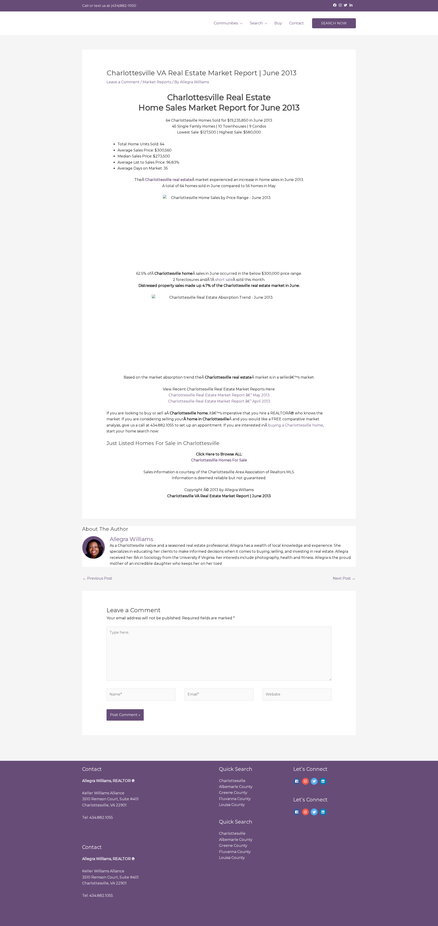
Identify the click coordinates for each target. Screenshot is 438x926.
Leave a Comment (123, 82)
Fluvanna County (235, 799)
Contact (296, 23)
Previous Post (97, 578)
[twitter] (346, 5)
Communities (226, 23)
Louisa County (232, 805)
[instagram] (341, 5)
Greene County (233, 792)
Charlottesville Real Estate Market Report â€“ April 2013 (219, 401)
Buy (278, 23)
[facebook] (335, 5)
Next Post (344, 578)
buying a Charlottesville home (295, 425)
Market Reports (157, 82)
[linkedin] (324, 781)
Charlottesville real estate (168, 180)
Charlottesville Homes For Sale (219, 460)
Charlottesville (232, 781)
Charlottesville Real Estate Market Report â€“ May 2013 (219, 395)
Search (256, 23)
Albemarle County (236, 787)
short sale (224, 279)
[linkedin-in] (351, 5)
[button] (334, 23)
